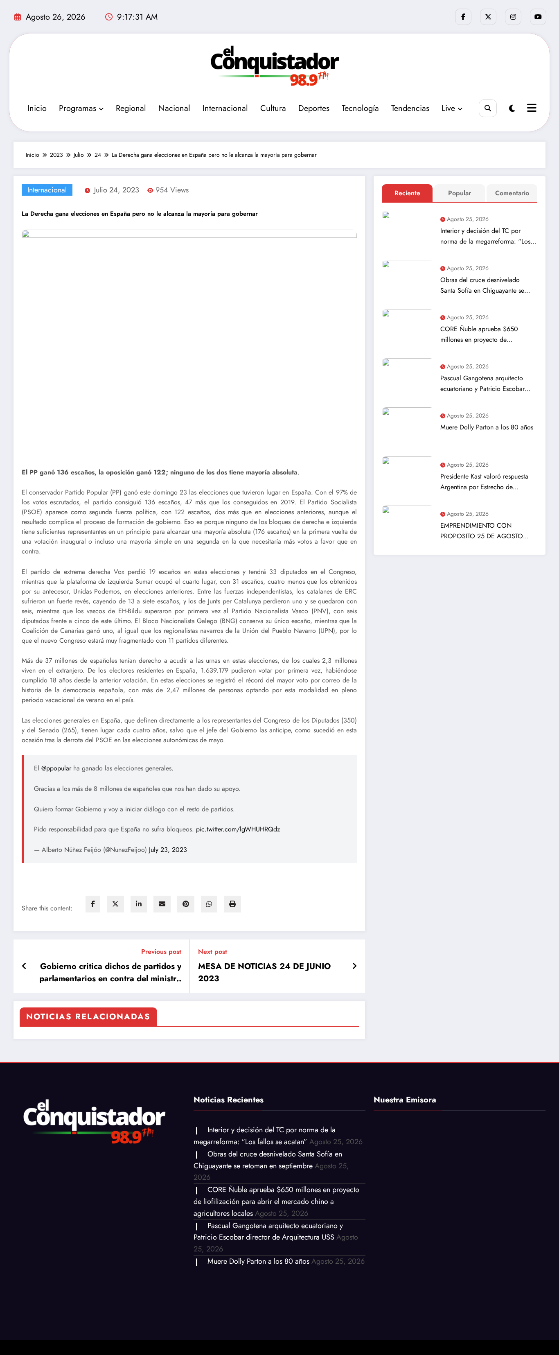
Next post (212, 951)
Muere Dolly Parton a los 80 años (486, 427)
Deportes (313, 108)
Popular (459, 193)
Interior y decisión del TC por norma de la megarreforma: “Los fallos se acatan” (485, 236)
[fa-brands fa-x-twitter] (488, 17)
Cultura (273, 108)
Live (448, 108)
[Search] (487, 108)
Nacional (174, 108)
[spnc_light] (512, 109)
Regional (131, 108)
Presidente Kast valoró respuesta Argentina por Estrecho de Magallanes (484, 482)
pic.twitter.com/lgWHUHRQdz (238, 829)
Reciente (407, 193)
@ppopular (56, 768)
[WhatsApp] (209, 904)
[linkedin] (139, 904)
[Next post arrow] (354, 966)
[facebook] (93, 904)
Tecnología (360, 108)
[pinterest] (185, 904)
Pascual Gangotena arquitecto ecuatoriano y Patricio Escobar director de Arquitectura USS (482, 383)
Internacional (225, 108)
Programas (77, 108)
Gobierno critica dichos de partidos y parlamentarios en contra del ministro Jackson (110, 972)
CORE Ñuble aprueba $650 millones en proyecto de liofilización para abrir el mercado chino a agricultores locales (487, 334)
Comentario (512, 193)
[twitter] (115, 904)
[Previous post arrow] (24, 966)
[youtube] (538, 17)
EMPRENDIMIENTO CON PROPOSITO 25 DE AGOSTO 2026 (481, 531)
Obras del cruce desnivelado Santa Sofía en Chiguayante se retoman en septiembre (482, 285)
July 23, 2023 (168, 849)
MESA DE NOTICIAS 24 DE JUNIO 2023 (264, 972)
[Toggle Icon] (530, 109)
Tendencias (410, 108)
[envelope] (162, 904)
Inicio (37, 108)
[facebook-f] (463, 17)
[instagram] (513, 17)
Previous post (161, 951)
